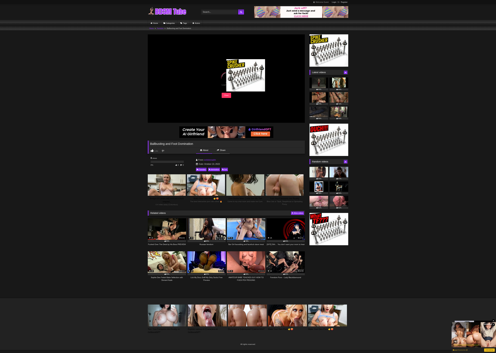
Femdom (160, 28)
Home (155, 23)
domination (215, 169)
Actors (197, 23)
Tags (185, 23)
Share (222, 150)
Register (344, 2)
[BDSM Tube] (167, 12)
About (205, 150)
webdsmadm (210, 160)
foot (225, 169)
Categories (170, 23)
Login (334, 2)
